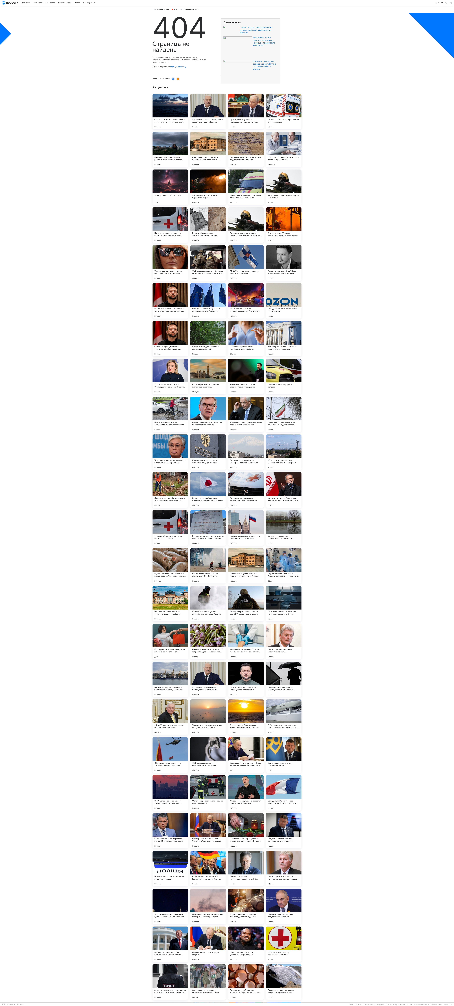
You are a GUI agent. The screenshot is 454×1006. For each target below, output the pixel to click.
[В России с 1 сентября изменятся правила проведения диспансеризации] (283, 149)
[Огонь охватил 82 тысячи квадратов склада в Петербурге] (246, 301)
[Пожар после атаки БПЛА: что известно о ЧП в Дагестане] (208, 565)
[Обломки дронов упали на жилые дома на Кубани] (208, 793)
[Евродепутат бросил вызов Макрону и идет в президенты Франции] (283, 793)
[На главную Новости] (11, 3)
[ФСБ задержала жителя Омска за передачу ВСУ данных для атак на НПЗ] (208, 263)
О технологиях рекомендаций (374, 1004)
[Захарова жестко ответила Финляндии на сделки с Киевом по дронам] (170, 376)
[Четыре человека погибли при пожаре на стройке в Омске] (283, 603)
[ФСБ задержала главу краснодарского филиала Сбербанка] (208, 755)
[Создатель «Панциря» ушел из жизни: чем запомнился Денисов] (246, 830)
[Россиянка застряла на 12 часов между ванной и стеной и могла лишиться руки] (246, 641)
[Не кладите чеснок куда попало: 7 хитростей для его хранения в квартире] (208, 641)
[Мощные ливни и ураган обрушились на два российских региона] (170, 414)
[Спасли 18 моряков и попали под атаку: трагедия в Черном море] (170, 111)
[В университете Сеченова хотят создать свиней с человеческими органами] (170, 565)
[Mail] (3, 3)
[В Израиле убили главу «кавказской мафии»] (283, 944)
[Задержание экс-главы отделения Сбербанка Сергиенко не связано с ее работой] (170, 982)
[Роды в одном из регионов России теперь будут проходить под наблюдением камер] (283, 565)
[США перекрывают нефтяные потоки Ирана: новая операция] (170, 830)
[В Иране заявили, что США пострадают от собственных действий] (170, 944)
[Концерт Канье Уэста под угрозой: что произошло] (246, 944)
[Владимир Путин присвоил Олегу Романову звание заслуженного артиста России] (246, 755)
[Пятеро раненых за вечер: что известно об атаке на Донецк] (170, 225)
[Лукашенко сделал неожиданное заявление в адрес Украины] (208, 111)
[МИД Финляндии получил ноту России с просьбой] (246, 263)
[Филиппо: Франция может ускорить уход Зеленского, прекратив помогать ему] (170, 338)
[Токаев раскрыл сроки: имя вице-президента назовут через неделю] (170, 452)
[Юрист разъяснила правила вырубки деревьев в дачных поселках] (246, 906)
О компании (11, 1004)
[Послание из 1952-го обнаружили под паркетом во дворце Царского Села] (246, 149)
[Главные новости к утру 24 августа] (283, 376)
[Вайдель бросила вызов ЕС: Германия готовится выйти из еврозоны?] (208, 868)
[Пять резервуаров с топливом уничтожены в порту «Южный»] (170, 679)
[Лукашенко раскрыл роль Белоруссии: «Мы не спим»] (208, 679)
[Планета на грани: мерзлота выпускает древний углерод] (283, 982)
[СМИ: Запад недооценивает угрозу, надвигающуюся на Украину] (170, 793)
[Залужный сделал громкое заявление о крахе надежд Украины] (283, 830)
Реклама (20, 1004)
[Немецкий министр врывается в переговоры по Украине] (208, 414)
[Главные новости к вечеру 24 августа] (208, 944)
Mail (3, 1004)
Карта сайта (448, 1004)
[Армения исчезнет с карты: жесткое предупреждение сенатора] (208, 452)
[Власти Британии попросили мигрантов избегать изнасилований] (208, 376)
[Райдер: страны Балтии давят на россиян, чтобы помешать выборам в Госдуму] (246, 528)
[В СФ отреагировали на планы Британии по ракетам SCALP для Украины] (283, 717)
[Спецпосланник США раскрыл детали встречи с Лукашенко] (208, 301)
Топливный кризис (191, 9)
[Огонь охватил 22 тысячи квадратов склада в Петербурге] (283, 225)
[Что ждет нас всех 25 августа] (170, 187)
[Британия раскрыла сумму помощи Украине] (283, 755)
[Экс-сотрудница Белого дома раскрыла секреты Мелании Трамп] (170, 263)
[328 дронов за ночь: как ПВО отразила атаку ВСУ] (208, 187)
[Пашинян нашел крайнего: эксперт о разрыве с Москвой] (246, 452)
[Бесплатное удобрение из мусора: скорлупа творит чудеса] (246, 982)
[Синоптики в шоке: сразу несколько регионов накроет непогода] (208, 982)
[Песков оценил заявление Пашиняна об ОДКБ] (283, 641)
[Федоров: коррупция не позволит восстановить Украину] (246, 793)
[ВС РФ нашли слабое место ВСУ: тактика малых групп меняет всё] (170, 301)
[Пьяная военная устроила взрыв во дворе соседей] (170, 868)
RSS (351, 1004)
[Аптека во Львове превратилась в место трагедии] (283, 111)
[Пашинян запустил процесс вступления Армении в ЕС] (283, 906)
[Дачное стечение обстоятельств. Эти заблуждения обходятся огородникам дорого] (170, 490)
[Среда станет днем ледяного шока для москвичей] (208, 338)
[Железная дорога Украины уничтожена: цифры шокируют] (283, 452)
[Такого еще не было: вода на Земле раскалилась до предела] (246, 717)
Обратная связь (436, 1004)
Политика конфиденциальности (396, 1004)
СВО (176, 9)
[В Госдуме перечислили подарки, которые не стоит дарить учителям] (170, 641)
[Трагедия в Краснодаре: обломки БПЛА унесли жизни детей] (246, 187)
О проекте (358, 1004)
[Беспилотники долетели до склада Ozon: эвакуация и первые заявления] (246, 225)
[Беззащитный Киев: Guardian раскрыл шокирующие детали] (170, 149)
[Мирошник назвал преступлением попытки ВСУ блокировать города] (246, 868)
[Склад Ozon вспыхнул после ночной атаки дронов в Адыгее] (208, 603)
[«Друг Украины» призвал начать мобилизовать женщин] (170, 717)
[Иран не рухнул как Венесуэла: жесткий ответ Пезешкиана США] (283, 490)
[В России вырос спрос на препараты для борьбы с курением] (246, 338)
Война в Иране (163, 9)
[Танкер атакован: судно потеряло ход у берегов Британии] (208, 717)
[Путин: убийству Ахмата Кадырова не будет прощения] (246, 111)
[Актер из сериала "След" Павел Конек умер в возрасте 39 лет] (283, 263)
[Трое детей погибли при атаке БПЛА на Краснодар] (170, 528)
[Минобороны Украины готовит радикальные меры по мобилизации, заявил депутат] (283, 338)
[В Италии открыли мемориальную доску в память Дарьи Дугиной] (208, 528)
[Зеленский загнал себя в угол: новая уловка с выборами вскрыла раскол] (246, 679)
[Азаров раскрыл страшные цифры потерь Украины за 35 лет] (246, 414)
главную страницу (178, 67)
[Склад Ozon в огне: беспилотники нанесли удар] (283, 301)
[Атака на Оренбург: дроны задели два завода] (283, 187)
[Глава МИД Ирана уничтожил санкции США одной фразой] (283, 414)
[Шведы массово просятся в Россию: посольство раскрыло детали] (208, 149)
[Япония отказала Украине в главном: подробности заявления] (208, 490)
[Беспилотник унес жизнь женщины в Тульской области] (246, 490)
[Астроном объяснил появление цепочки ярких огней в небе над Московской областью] (170, 906)
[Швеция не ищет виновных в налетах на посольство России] (246, 565)
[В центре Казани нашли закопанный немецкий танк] (208, 225)
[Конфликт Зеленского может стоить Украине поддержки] (246, 376)
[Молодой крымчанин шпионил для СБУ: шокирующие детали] (246, 603)
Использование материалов (419, 1004)
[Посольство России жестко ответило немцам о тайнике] (170, 603)
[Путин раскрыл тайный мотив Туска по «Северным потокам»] (208, 830)
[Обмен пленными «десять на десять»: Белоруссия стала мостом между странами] (170, 755)
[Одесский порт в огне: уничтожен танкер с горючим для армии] (208, 906)
